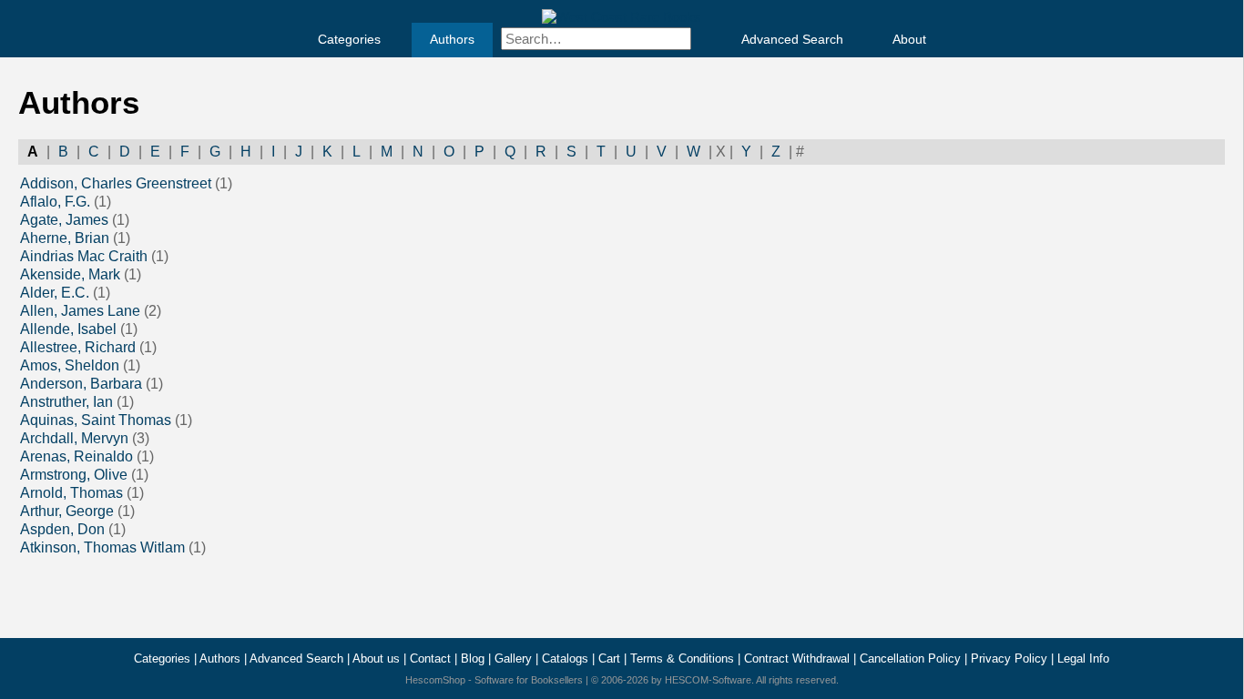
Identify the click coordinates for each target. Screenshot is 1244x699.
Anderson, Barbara (81, 383)
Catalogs (565, 658)
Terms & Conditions (682, 658)
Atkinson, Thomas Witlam (102, 547)
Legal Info (1083, 658)
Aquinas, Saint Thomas (95, 420)
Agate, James (64, 220)
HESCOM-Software (708, 679)
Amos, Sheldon (69, 365)
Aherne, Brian (64, 238)
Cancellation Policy (910, 658)
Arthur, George (67, 511)
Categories (349, 39)
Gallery (513, 658)
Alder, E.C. (54, 292)
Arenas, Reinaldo (76, 456)
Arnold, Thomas (71, 493)
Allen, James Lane (80, 311)
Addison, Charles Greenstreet (115, 183)
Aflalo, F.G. (55, 201)
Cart (609, 658)
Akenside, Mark (70, 274)
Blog (472, 658)
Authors (452, 39)
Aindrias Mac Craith (84, 256)
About (909, 39)
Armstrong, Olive (73, 474)
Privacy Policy (1009, 658)
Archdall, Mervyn (74, 438)
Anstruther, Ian (66, 402)
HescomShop (435, 679)
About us (376, 658)
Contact (430, 658)
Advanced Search (792, 39)
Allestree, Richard (78, 347)
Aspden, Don (62, 529)
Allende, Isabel (68, 329)
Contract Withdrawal (797, 658)
